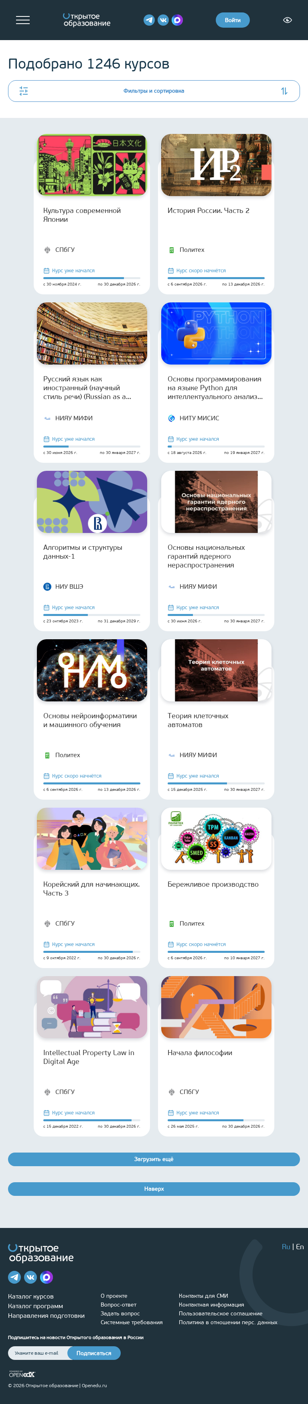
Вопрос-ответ (118, 1304)
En (300, 1246)
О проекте (114, 1296)
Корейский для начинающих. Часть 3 (91, 889)
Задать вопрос (120, 1313)
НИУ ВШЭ (69, 586)
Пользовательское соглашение (221, 1313)
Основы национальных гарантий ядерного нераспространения (206, 556)
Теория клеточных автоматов (198, 720)
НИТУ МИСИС (199, 418)
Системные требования (132, 1322)
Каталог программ (35, 1306)
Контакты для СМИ (203, 1296)
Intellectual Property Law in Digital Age (88, 1057)
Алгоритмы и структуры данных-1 (82, 552)
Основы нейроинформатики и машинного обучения (90, 720)
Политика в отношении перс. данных (228, 1322)
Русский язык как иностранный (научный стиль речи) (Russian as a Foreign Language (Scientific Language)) (89, 388)
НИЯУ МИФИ (74, 418)
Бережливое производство (213, 884)
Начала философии (200, 1052)
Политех (192, 249)
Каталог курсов (31, 1296)
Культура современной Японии (82, 215)
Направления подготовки (46, 1315)
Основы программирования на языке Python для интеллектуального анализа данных (214, 388)
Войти (233, 20)
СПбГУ (65, 249)
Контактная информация (211, 1304)
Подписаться (94, 1353)
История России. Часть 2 (209, 210)
